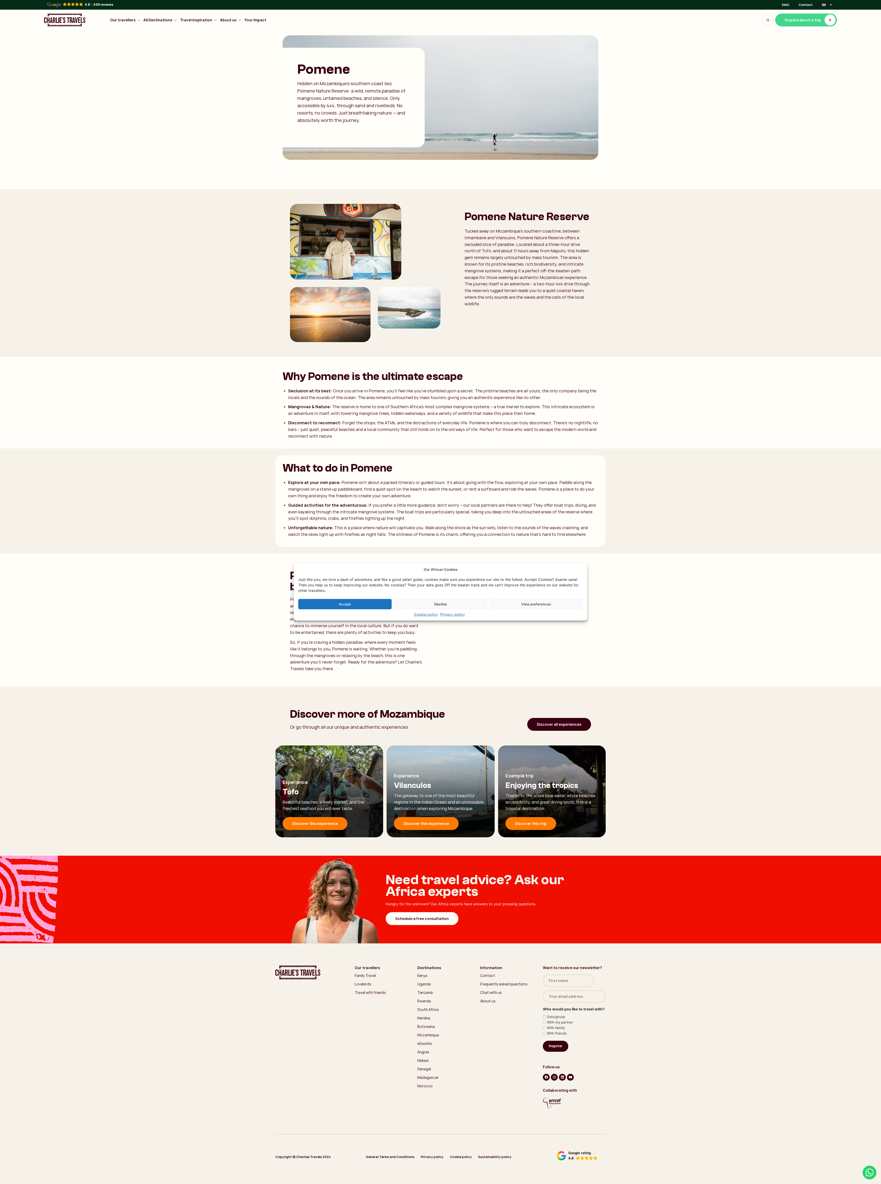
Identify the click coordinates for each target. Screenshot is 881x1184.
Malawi (423, 1060)
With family (556, 1027)
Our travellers (123, 20)
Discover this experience (315, 823)
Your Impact (255, 20)
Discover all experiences (559, 724)
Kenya (422, 975)
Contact (806, 5)
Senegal (424, 1069)
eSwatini (424, 1043)
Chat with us (491, 992)
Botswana (426, 1026)
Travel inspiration (196, 20)
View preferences (536, 604)
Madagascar (428, 1077)
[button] (577, 1156)
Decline (440, 604)
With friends (557, 1033)
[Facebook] (546, 1077)
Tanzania (425, 992)
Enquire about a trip (803, 19)
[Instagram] (554, 1077)
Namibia (423, 1018)
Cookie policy (426, 614)
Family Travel (365, 975)
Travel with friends (370, 992)
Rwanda (424, 1001)
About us (228, 20)
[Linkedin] (562, 1077)
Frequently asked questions (503, 984)
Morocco (425, 1085)
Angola (423, 1052)
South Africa (428, 1009)
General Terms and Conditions (390, 1157)
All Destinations (157, 20)
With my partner (560, 1022)
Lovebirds (363, 984)
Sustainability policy (494, 1157)
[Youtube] (570, 1077)
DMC (785, 5)
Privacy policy (452, 614)
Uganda (424, 984)
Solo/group (556, 1016)
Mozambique (428, 1035)
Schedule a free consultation (422, 918)
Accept (345, 604)
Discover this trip (530, 823)
